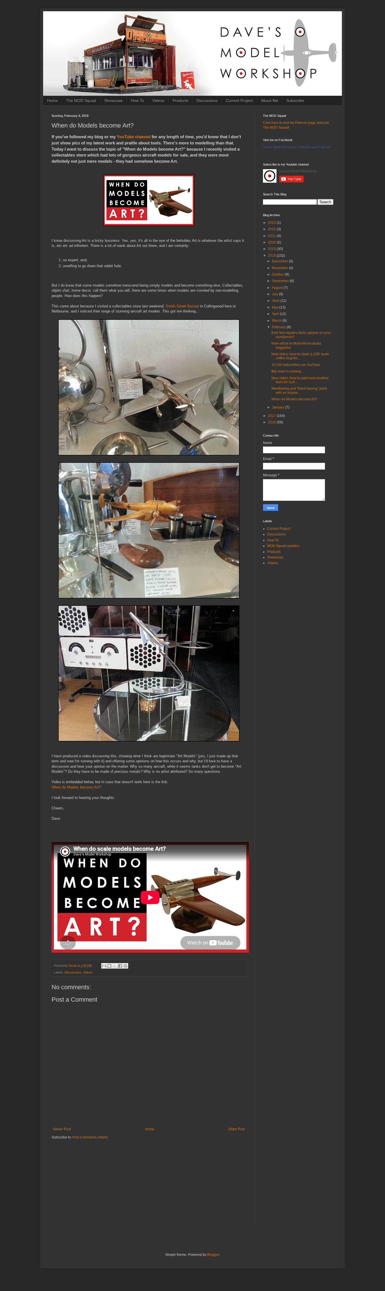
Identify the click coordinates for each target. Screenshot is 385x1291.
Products (180, 100)
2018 (272, 256)
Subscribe (295, 100)
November (280, 268)
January (278, 407)
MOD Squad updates (283, 546)
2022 (272, 229)
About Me (269, 100)
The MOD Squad (81, 100)
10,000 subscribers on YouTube (295, 365)
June (276, 301)
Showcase (113, 100)
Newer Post (62, 1129)
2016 (272, 422)
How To (137, 100)
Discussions (207, 100)
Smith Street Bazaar (182, 306)
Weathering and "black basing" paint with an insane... (299, 390)
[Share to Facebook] (120, 966)
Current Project (239, 100)
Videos (158, 100)
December (280, 261)
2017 (272, 416)
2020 (272, 242)
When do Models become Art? (76, 787)
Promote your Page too (315, 147)
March (277, 321)
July (275, 294)
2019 (272, 249)
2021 (272, 236)
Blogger (213, 1255)
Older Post (237, 1129)
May (275, 307)
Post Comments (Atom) (90, 1137)
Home (52, 100)
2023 (272, 223)
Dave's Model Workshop (280, 147)
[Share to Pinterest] (125, 966)
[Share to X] (115, 966)
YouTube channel (134, 136)
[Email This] (104, 966)
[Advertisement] (149, 1187)
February (279, 327)
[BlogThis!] (109, 966)
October (278, 274)
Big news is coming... (287, 371)
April (276, 314)
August (278, 288)
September (281, 281)
